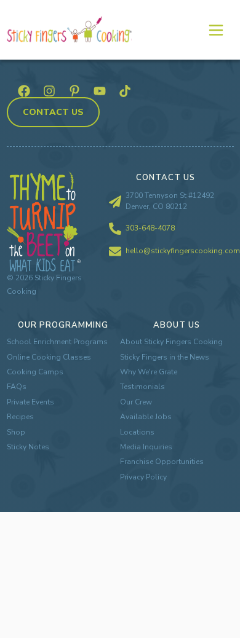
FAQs (16, 386)
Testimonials (142, 386)
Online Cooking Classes (49, 357)
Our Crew (136, 402)
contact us (53, 112)
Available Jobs (146, 416)
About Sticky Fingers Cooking (171, 341)
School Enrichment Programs (57, 341)
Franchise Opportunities (162, 461)
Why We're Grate (148, 372)
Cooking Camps (35, 372)
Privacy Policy (143, 477)
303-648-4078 (150, 228)
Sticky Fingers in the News (164, 357)
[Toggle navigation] (215, 29)
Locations (137, 432)
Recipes (20, 416)
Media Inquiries (146, 447)
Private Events (30, 402)
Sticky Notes (28, 447)
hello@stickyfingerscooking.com (183, 251)
